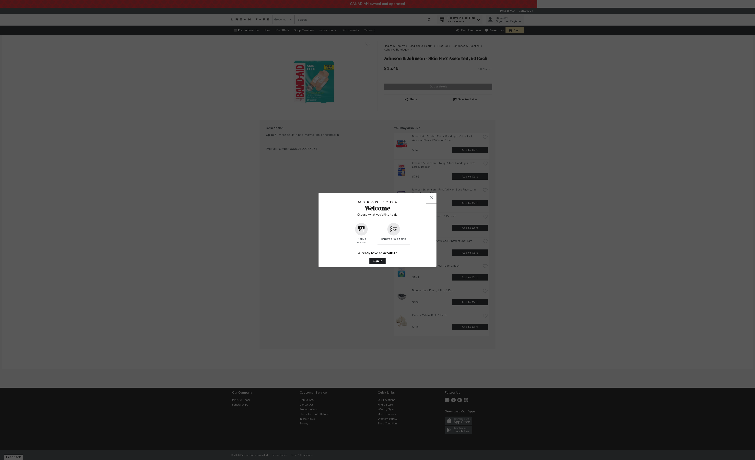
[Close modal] (431, 197)
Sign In (377, 261)
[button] (361, 234)
